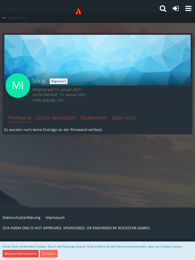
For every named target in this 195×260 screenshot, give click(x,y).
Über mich (124, 117)
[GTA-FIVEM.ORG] (78, 12)
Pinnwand (19, 117)
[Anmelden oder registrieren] (176, 8)
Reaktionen (94, 117)
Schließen (49, 253)
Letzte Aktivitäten (56, 117)
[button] (188, 8)
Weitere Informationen (21, 253)
